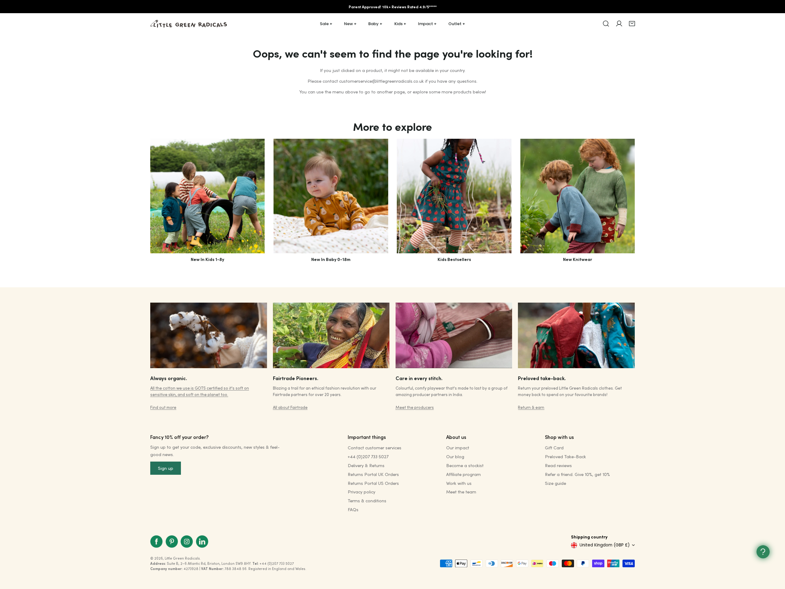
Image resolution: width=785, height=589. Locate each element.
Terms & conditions (367, 501)
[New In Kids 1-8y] (207, 196)
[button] (632, 23)
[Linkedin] (202, 541)
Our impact (457, 448)
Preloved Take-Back (565, 456)
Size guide (555, 483)
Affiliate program (463, 474)
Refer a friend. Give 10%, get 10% (577, 474)
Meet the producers (415, 407)
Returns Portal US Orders (373, 483)
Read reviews (558, 465)
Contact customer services (374, 448)
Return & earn (531, 407)
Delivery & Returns (366, 465)
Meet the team (461, 492)
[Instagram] (186, 541)
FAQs (353, 509)
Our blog (455, 456)
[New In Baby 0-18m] (331, 196)
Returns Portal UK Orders (373, 474)
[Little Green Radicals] (188, 24)
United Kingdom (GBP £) (605, 545)
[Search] (605, 23)
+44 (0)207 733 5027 (368, 456)
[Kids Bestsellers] (454, 196)
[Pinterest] (171, 541)
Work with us (459, 483)
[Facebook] (156, 541)
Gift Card (554, 448)
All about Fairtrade (290, 407)
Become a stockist (465, 465)
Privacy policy (361, 492)
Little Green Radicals (182, 558)
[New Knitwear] (577, 196)
